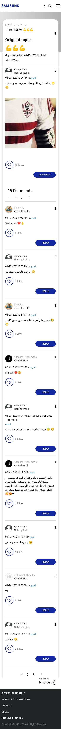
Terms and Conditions (16, 699)
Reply (45, 242)
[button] (50, 70)
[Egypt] (10, 5)
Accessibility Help (13, 693)
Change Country (12, 718)
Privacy (7, 705)
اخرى (33, 77)
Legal (5, 712)
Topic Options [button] (50, 33)
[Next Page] (28, 197)
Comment (44, 174)
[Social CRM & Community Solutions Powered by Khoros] (47, 681)
